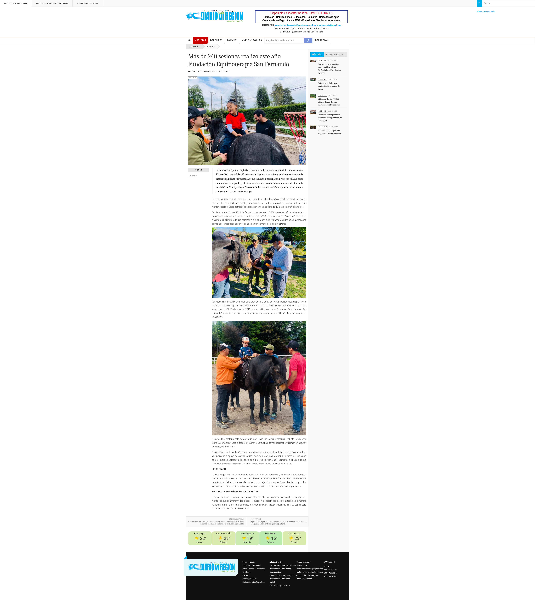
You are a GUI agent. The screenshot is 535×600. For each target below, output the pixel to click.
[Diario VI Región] (214, 16)
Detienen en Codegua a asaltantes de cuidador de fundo (329, 86)
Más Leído (317, 54)
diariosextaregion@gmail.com (253, 582)
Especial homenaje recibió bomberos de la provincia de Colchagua (330, 118)
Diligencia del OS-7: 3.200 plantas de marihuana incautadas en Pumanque (329, 102)
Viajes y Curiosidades (284, 547)
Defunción (322, 40)
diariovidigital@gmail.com (280, 585)
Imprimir (193, 176)
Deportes (216, 40)
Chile (264, 547)
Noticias (200, 40)
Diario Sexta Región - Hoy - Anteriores (52, 3)
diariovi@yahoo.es (249, 579)
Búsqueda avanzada (486, 12)
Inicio (189, 40)
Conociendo (256, 547)
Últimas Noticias (334, 54)
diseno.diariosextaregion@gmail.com (284, 575)
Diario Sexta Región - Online (16, 3)
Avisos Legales (252, 40)
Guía (296, 547)
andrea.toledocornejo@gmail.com (325, 25)
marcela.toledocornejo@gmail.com (291, 25)
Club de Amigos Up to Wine (88, 3)
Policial (232, 40)
